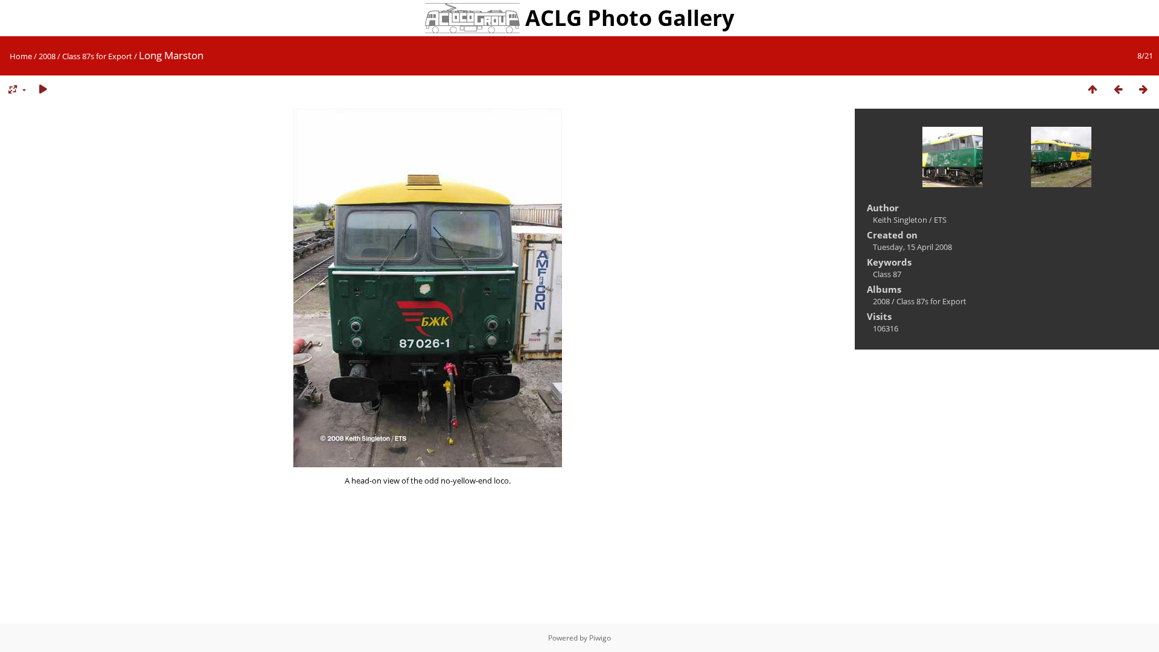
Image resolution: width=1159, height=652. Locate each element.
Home (21, 56)
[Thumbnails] (1092, 90)
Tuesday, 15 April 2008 (912, 246)
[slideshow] (43, 90)
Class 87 (887, 274)
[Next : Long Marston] (1143, 90)
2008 (47, 56)
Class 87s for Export (97, 56)
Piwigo (600, 638)
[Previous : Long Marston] (1118, 90)
